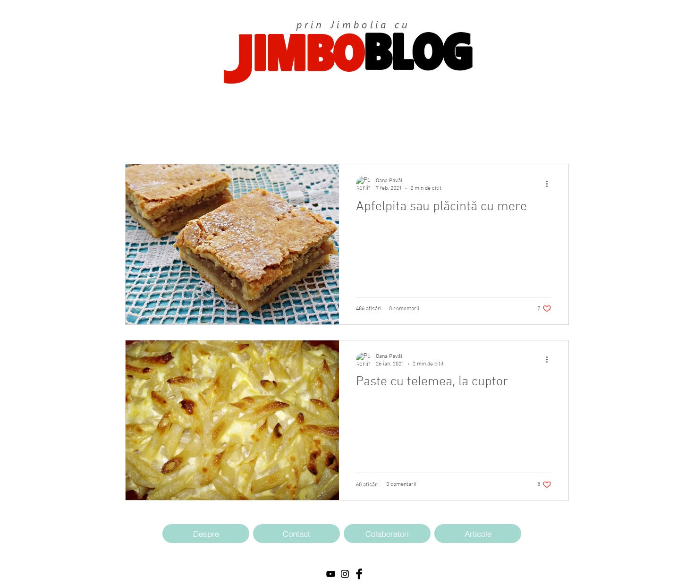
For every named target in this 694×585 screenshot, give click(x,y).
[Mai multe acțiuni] (550, 183)
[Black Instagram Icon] (344, 573)
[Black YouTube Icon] (330, 573)
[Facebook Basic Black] (359, 573)
